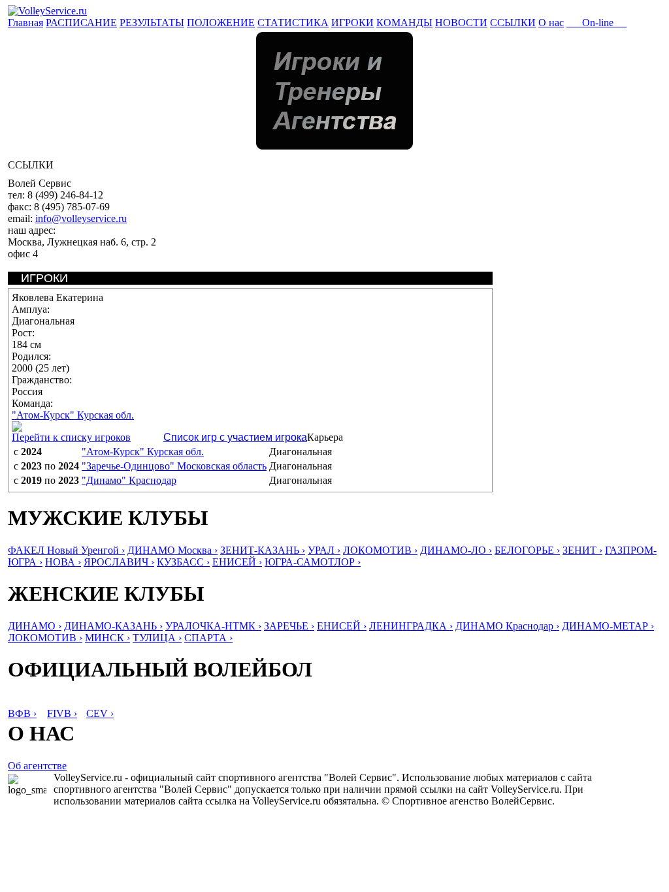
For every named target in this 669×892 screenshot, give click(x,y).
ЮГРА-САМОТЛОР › (313, 561)
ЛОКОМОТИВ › (380, 550)
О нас (551, 22)
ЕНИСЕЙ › (237, 561)
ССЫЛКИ (513, 22)
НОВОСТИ (461, 22)
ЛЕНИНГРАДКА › (411, 625)
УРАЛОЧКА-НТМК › (213, 625)
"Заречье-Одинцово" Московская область (174, 465)
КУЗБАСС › (183, 561)
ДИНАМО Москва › (172, 550)
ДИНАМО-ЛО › (456, 550)
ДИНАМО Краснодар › (507, 625)
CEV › (100, 713)
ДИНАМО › (34, 625)
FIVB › (62, 713)
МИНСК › (107, 637)
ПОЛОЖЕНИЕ (221, 22)
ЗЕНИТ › (582, 550)
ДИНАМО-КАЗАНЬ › (113, 625)
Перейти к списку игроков (71, 437)
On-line (596, 22)
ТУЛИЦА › (157, 637)
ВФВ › (22, 713)
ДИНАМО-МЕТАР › (608, 625)
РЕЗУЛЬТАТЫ (152, 22)
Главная (25, 22)
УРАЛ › (324, 550)
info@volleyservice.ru (81, 218)
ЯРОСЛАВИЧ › (119, 561)
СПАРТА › (208, 637)
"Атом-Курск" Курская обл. (73, 415)
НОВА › (63, 561)
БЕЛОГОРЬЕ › (527, 550)
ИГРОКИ (352, 22)
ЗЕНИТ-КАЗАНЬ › (262, 550)
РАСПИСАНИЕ (81, 22)
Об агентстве (37, 765)
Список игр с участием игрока (235, 437)
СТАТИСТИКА (293, 22)
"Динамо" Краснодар (129, 480)
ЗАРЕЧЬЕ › (289, 625)
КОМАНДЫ (404, 22)
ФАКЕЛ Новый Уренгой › (66, 550)
